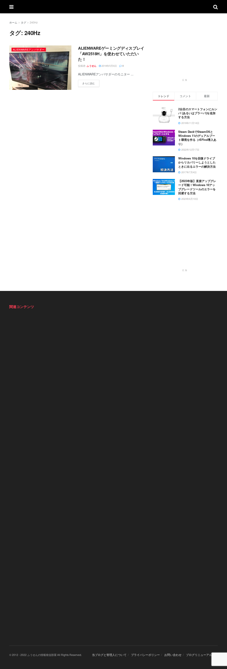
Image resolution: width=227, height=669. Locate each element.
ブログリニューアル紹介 (202, 655)
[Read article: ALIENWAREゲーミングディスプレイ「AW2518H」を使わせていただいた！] (40, 67)
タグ (23, 22)
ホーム (13, 22)
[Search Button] (215, 6)
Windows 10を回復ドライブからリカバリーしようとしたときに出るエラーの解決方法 (197, 162)
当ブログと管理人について (109, 655)
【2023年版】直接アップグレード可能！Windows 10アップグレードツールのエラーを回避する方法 (197, 187)
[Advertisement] (186, 47)
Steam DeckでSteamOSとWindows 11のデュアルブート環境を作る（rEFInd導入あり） (197, 137)
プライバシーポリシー (145, 655)
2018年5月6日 (109, 65)
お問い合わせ (173, 655)
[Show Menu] (11, 6)
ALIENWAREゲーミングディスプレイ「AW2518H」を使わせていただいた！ (111, 53)
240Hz (34, 22)
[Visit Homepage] (113, 6)
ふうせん (91, 65)
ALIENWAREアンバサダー (29, 49)
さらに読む (90, 82)
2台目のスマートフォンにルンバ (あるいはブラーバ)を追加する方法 (197, 113)
